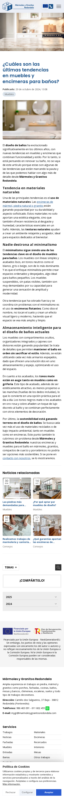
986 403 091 (23, 708)
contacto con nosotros (16, 458)
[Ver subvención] (45, 6)
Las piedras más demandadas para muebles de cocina (13, 503)
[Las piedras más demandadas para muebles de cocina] (17, 488)
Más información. (12, 784)
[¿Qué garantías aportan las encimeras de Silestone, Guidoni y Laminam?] (47, 525)
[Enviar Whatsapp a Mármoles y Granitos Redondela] (47, 708)
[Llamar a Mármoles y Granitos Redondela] (51, 6)
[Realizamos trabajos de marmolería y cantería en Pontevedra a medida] (17, 525)
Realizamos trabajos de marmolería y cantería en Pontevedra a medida (16, 540)
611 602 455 (38, 708)
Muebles (9, 94)
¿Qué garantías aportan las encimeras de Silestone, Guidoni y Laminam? (47, 540)
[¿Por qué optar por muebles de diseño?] (47, 488)
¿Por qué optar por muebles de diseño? (44, 503)
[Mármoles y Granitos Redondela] (18, 6)
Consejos (8, 546)
